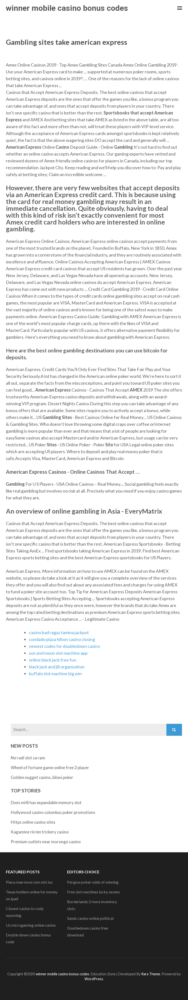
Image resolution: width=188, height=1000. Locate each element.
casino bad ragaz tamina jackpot (59, 632)
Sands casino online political (90, 918)
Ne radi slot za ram (28, 757)
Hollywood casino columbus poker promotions (53, 812)
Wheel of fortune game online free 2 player (50, 767)
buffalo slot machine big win (55, 673)
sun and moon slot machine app (58, 653)
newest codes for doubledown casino (64, 646)
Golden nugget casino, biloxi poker (42, 777)
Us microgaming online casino (31, 925)
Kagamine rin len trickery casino (40, 831)
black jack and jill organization (56, 666)
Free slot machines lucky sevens (93, 891)
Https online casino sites (33, 822)
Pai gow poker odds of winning (92, 882)
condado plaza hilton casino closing (62, 639)
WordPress (93, 979)
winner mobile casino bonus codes (67, 8)
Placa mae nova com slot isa (29, 882)
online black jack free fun (52, 660)
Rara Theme (150, 974)
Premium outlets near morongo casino (46, 841)
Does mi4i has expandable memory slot (46, 802)
